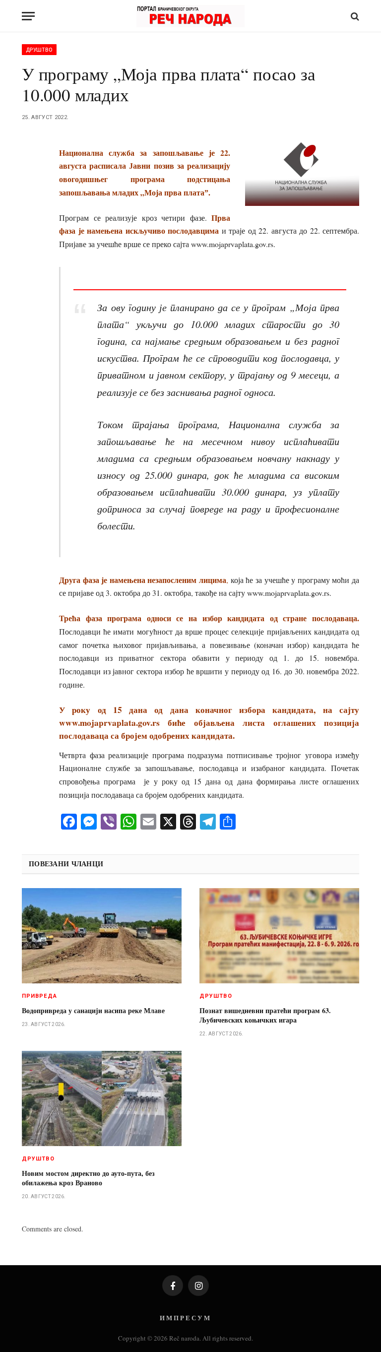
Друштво (39, 49)
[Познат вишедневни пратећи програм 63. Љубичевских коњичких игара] (279, 935)
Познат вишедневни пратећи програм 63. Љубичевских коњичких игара (265, 1015)
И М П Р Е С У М (185, 1317)
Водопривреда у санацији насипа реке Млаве (93, 1010)
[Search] (354, 16)
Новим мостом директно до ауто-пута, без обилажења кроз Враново (88, 1177)
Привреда (39, 996)
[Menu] (28, 16)
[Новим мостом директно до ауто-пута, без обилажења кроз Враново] (102, 1098)
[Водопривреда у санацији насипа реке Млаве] (102, 935)
